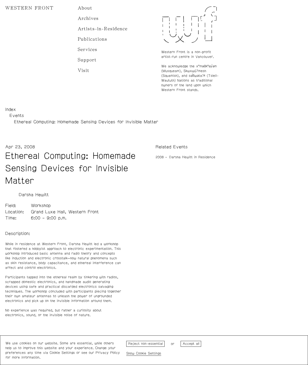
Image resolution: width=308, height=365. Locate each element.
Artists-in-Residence (103, 28)
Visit (84, 70)
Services (87, 49)
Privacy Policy (108, 352)
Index (10, 109)
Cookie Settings (148, 353)
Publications (92, 39)
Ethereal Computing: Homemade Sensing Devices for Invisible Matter (86, 122)
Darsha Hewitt (34, 194)
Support (87, 60)
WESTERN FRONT (29, 8)
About (85, 8)
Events (16, 115)
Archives (88, 18)
